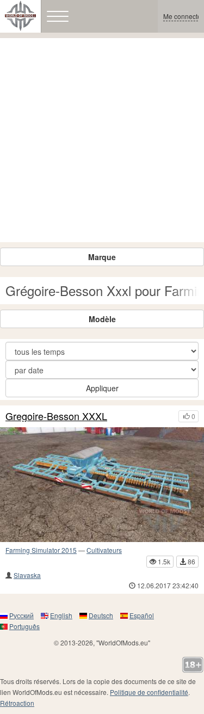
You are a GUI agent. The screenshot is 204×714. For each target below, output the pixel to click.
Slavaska (27, 575)
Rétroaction (17, 702)
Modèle (102, 318)
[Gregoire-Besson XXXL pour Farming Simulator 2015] (102, 484)
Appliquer (102, 388)
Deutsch (101, 615)
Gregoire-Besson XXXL (56, 416)
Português (24, 626)
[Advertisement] (102, 140)
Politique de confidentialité (149, 692)
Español (141, 615)
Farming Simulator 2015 (41, 550)
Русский (21, 615)
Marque (102, 256)
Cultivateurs (104, 550)
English (61, 615)
